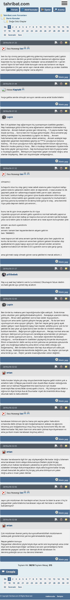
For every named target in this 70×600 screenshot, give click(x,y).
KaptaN (17, 89)
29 (59, 31)
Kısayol (56, 43)
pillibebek (12, 274)
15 (63, 27)
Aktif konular (31, 9)
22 (27, 31)
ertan (9, 372)
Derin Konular (13, 18)
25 (41, 31)
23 (32, 31)
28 (54, 31)
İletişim (60, 596)
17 (5, 31)
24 (36, 31)
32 (5, 35)
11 (45, 27)
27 (50, 31)
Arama (61, 9)
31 (68, 31)
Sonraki (12, 35)
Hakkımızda (50, 596)
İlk (5, 27)
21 (23, 31)
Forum (14, 9)
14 (58, 27)
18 (9, 31)
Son (20, 35)
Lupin (10, 117)
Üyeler (48, 9)
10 (40, 27)
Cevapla (10, 571)
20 (18, 31)
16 (67, 27)
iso (21, 48)
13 (54, 27)
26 (45, 31)
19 (14, 31)
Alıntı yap (63, 77)
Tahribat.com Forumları (15, 15)
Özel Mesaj (66, 43)
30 (63, 31)
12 (49, 27)
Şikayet (61, 43)
